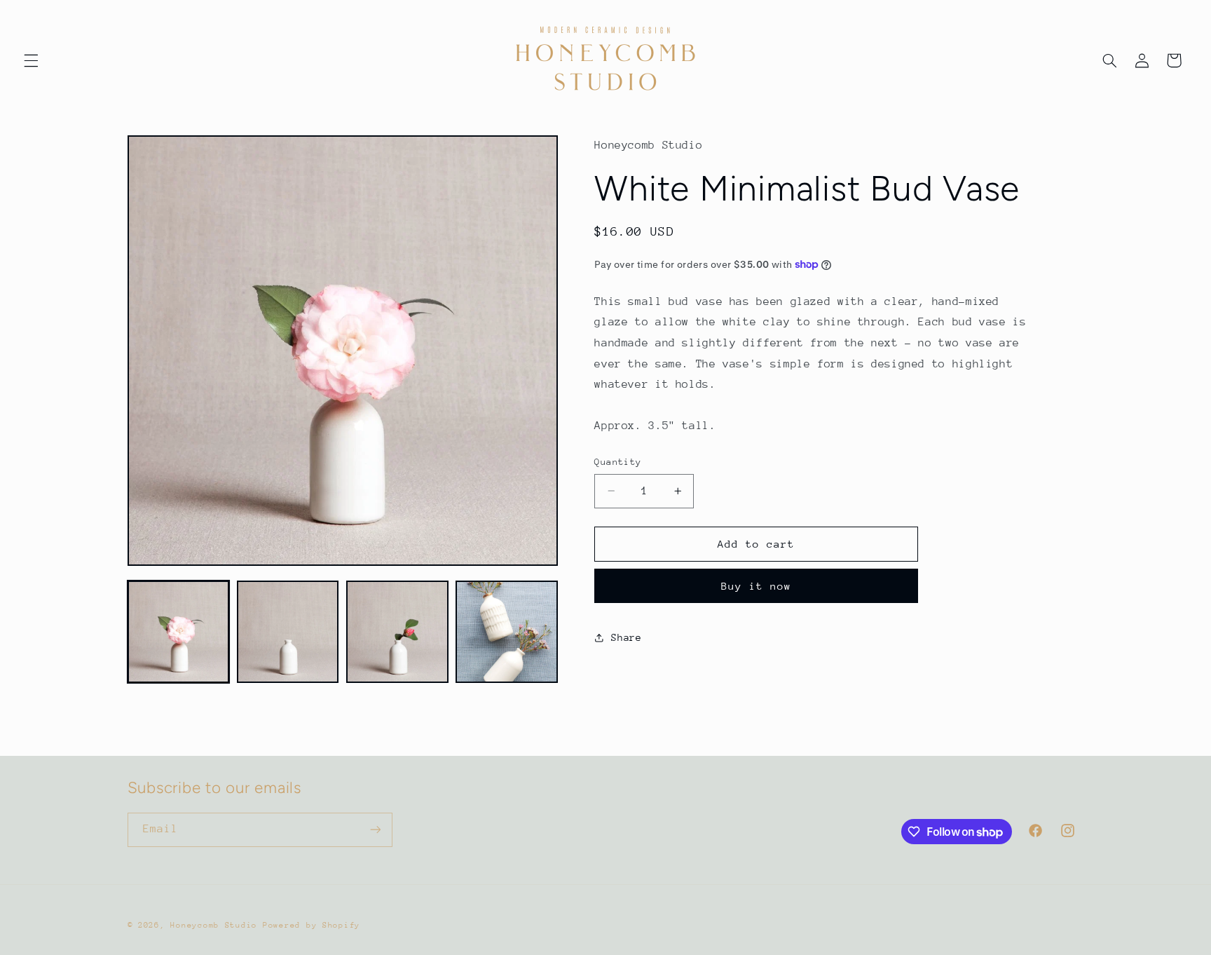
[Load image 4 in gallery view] (507, 632)
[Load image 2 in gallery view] (288, 632)
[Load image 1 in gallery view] (179, 632)
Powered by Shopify (311, 925)
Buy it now (756, 586)
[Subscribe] (375, 830)
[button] (31, 60)
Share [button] (626, 636)
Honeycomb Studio (213, 925)
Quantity (617, 461)
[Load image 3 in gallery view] (397, 632)
